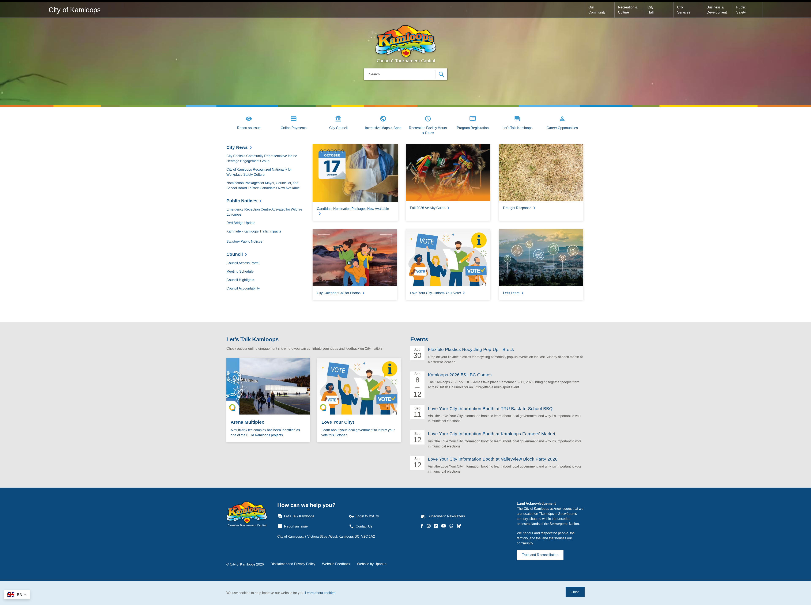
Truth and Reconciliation (540, 555)
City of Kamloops (75, 10)
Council (234, 254)
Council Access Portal (242, 263)
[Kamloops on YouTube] (443, 526)
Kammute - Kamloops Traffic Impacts (253, 231)
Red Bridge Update (240, 223)
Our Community (597, 9)
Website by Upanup (371, 564)
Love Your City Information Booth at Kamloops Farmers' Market (491, 433)
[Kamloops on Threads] (451, 526)
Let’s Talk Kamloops (252, 339)
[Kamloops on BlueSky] (459, 526)
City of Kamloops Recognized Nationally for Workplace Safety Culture (259, 172)
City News (237, 147)
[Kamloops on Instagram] (429, 526)
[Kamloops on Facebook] (422, 526)
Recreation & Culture (628, 9)
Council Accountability (243, 288)
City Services (683, 9)
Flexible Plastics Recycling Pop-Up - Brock (471, 349)
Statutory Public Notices (244, 241)
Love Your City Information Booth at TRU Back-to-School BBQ (490, 408)
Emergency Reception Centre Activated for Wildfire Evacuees (264, 212)
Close (575, 592)
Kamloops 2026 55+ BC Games (460, 374)
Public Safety (741, 9)
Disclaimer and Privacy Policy (293, 564)
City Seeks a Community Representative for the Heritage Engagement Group (261, 158)
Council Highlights (240, 280)
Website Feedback (336, 564)
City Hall (651, 9)
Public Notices (241, 200)
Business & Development (717, 9)
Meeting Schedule (240, 271)
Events (419, 339)
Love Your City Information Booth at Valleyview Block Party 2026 (493, 459)
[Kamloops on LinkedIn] (436, 526)
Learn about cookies (320, 593)
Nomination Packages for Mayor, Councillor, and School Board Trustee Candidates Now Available (263, 185)
